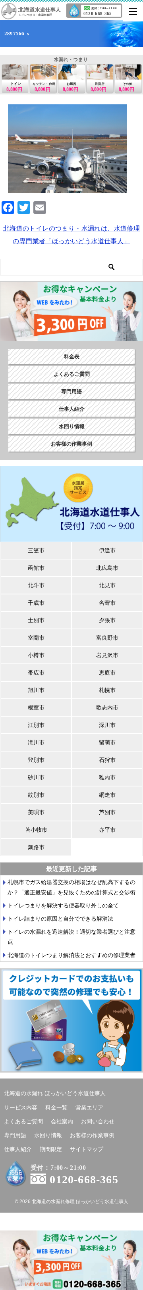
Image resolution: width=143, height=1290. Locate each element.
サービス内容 (20, 1107)
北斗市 (36, 585)
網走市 (107, 795)
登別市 (36, 760)
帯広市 (36, 672)
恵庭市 (107, 672)
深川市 (107, 725)
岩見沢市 (107, 655)
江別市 (36, 725)
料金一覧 (56, 1107)
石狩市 (107, 760)
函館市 (36, 568)
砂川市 (36, 777)
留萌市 (107, 742)
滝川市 (36, 742)
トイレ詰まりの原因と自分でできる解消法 (60, 918)
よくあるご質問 (72, 374)
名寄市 (107, 603)
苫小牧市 (36, 830)
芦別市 (107, 812)
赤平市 (107, 830)
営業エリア (89, 1107)
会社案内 (62, 1121)
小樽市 (36, 655)
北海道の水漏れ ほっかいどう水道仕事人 (55, 1093)
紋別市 (36, 795)
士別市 (36, 620)
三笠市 (36, 550)
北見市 (107, 585)
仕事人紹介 (72, 409)
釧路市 (36, 847)
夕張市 (107, 620)
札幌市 (107, 690)
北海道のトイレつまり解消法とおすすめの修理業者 (71, 955)
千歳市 (36, 603)
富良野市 (107, 637)
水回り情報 (72, 426)
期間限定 (51, 1149)
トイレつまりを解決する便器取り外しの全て (63, 905)
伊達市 (107, 550)
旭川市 (36, 690)
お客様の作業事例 (71, 444)
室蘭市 (36, 637)
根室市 (36, 707)
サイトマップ (86, 1149)
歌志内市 (107, 707)
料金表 (71, 357)
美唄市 (36, 812)
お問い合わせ (97, 1121)
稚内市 (107, 777)
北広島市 (107, 568)
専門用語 (71, 391)
